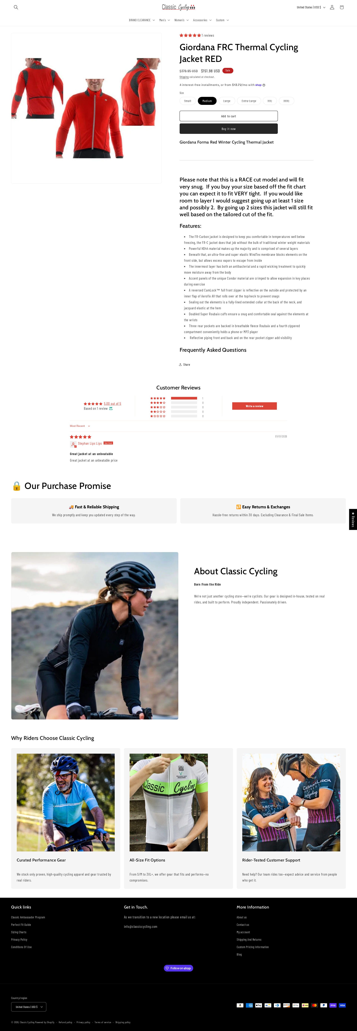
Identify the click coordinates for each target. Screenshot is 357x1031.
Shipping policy (123, 1022)
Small (190, 102)
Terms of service (103, 1022)
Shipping (184, 76)
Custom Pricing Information (253, 947)
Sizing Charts (18, 932)
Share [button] (186, 364)
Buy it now (229, 129)
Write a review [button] (254, 406)
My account (243, 932)
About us (242, 917)
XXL (272, 102)
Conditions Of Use (21, 947)
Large (229, 102)
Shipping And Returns (249, 939)
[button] (16, 7)
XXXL (289, 102)
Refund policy (65, 1022)
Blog (239, 954)
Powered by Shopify (44, 1022)
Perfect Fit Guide (21, 924)
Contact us (243, 924)
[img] (80, 437)
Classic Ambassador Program (28, 917)
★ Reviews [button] (353, 519)
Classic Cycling (27, 1022)
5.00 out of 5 (112, 403)
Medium (207, 101)
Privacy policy (83, 1022)
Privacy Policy (19, 939)
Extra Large (251, 102)
